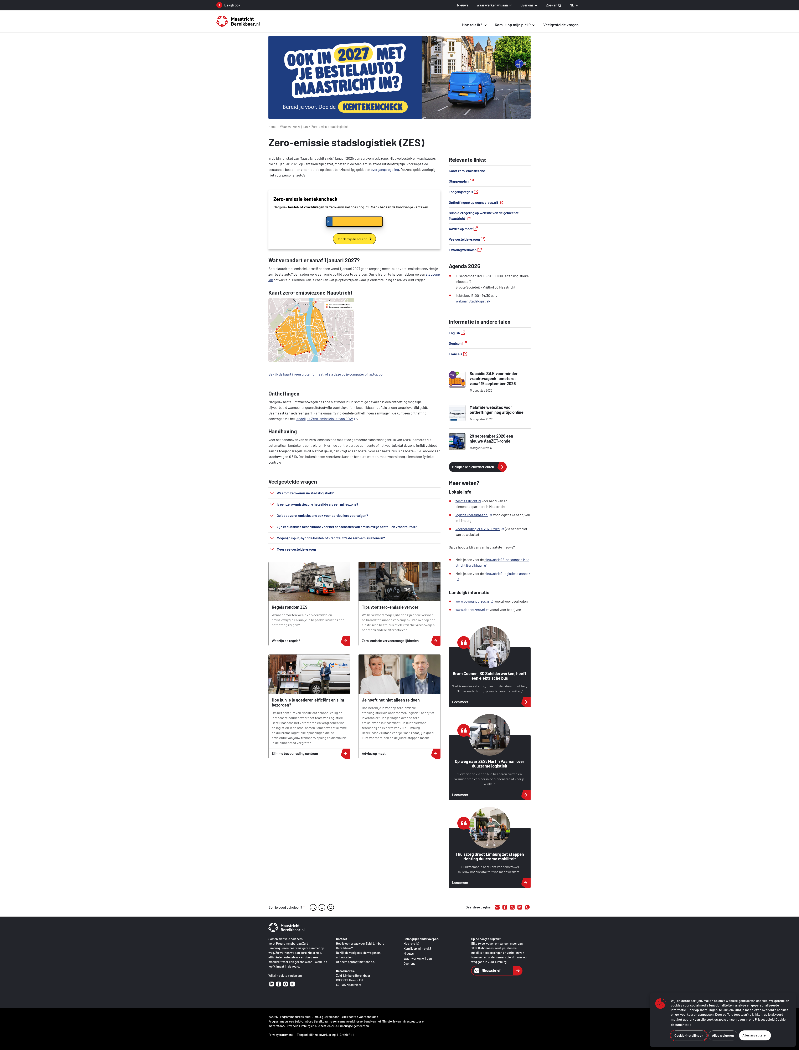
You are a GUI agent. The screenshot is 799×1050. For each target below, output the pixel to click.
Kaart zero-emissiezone (467, 171)
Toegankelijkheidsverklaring (316, 1034)
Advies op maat (461, 229)
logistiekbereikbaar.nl (471, 515)
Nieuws (462, 5)
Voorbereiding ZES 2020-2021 (477, 529)
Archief (345, 1034)
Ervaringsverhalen (462, 250)
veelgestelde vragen (363, 952)
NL (572, 5)
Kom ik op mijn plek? (417, 948)
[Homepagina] (241, 21)
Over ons (409, 963)
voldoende (322, 907)
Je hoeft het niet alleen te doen (391, 699)
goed (313, 907)
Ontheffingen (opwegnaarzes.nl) (473, 202)
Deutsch (455, 343)
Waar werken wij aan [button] (492, 5)
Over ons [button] (526, 5)
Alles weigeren (723, 1035)
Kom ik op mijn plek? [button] (513, 24)
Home (272, 126)
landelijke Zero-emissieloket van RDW (324, 419)
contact (353, 962)
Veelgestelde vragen (560, 24)
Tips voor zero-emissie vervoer (390, 607)
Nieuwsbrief (491, 970)
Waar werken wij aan (294, 126)
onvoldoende (330, 907)
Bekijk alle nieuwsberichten (473, 467)
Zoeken (552, 5)
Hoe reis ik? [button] (472, 24)
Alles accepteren (755, 1035)
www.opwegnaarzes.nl (472, 601)
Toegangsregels (461, 192)
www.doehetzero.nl (470, 609)
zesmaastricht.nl (468, 501)
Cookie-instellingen (688, 1035)
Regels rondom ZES (290, 607)
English (454, 333)
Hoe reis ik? (411, 943)
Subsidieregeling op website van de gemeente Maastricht (484, 215)
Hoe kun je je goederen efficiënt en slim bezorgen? (308, 702)
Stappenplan (459, 181)
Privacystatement (280, 1034)
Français (455, 354)
